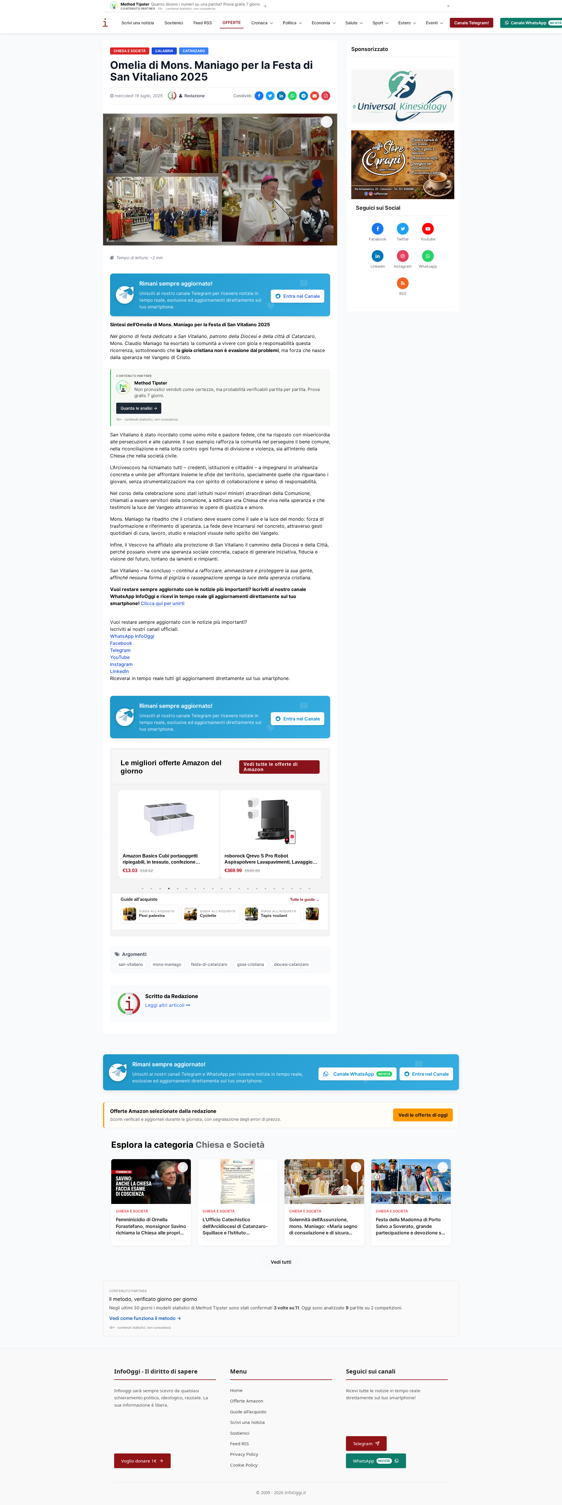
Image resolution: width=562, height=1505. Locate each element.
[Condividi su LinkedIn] (281, 95)
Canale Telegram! (471, 22)
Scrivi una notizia (137, 22)
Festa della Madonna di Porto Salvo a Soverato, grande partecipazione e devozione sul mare (411, 1226)
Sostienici (174, 22)
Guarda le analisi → (139, 408)
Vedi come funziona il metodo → (145, 1318)
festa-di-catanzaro (209, 964)
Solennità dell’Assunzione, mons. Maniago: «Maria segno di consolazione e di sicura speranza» (323, 1226)
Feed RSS (202, 22)
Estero (404, 22)
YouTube (120, 657)
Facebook (121, 643)
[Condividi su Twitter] (270, 95)
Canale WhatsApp (361, 1074)
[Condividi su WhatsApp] (292, 95)
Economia (321, 22)
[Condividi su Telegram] (303, 95)
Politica (290, 22)
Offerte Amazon (246, 1401)
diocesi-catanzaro (291, 964)
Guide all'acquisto (248, 1412)
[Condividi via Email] (314, 95)
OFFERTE (231, 22)
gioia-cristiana (250, 964)
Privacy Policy (244, 1454)
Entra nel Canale (301, 296)
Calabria (164, 51)
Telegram (120, 650)
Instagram (121, 664)
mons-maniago (167, 964)
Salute (351, 22)
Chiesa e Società (130, 51)
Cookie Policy (244, 1465)
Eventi (432, 22)
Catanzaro (194, 51)
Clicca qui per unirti (162, 603)
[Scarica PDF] (325, 95)
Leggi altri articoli (164, 1005)
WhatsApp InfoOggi (132, 636)
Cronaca (259, 22)
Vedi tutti (281, 1262)
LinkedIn (119, 671)
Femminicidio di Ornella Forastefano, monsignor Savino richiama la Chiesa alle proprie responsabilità (151, 1226)
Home (236, 1390)
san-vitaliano (131, 964)
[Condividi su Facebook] (259, 95)
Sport (378, 22)
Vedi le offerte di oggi (423, 1115)
